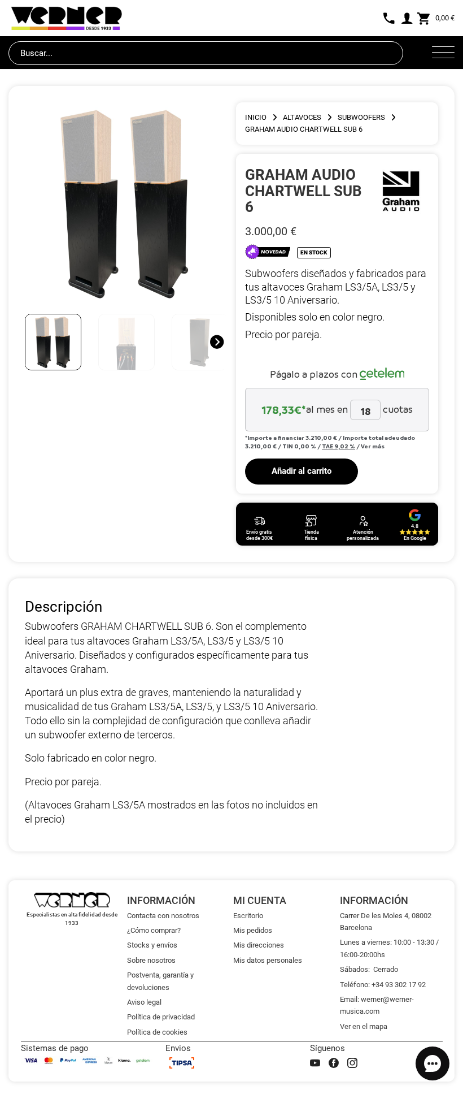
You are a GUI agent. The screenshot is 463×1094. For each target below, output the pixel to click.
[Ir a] (401, 190)
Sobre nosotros (151, 960)
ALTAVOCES (302, 117)
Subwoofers (361, 117)
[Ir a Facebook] (334, 1063)
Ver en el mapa (363, 1026)
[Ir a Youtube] (315, 1063)
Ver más (373, 446)
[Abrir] (443, 53)
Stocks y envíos (152, 945)
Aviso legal (144, 1002)
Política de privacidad (161, 1017)
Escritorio (248, 915)
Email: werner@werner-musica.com (377, 1005)
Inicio (256, 117)
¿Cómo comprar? (154, 930)
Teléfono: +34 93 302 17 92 (383, 984)
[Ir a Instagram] (352, 1063)
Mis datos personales (267, 960)
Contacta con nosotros (163, 915)
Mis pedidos (252, 930)
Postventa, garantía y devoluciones (160, 981)
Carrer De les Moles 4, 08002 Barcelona (385, 921)
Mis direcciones (258, 945)
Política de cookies (157, 1032)
